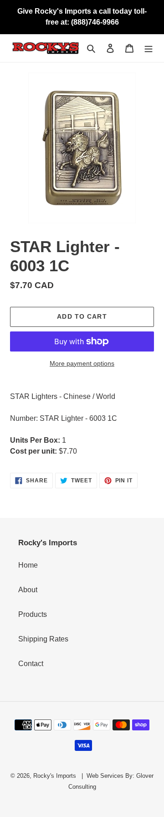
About (27, 590)
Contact (30, 663)
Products (32, 614)
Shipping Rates (43, 639)
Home (28, 565)
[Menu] (148, 48)
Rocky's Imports (54, 775)
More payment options (82, 363)
